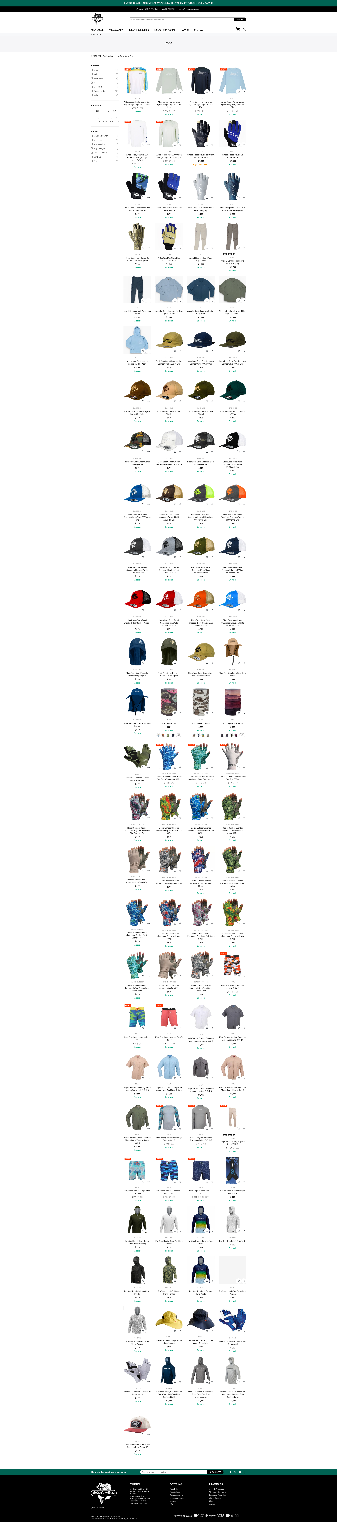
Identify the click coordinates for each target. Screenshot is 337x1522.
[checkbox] (104, 70)
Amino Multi (163, 735)
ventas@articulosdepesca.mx (140, 1498)
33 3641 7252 (141, 1501)
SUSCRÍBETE (215, 1472)
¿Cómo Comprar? (215, 1498)
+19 (178, 735)
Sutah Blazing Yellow (203, 735)
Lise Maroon (236, 735)
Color (95, 132)
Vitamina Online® (97, 1514)
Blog (211, 1501)
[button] (229, 254)
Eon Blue (173, 735)
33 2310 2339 (143, 1503)
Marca (96, 66)
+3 (242, 735)
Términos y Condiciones (218, 1492)
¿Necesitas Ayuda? (97, 1508)
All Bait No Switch (158, 735)
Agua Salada (175, 1492)
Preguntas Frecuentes (217, 1495)
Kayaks (173, 1501)
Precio (97, 106)
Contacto (212, 1504)
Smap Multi (198, 735)
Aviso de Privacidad (216, 1489)
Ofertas (172, 1504)
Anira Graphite (222, 735)
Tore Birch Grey (208, 735)
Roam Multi (194, 735)
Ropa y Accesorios (176, 1495)
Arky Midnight (227, 735)
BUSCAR (240, 19)
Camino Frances (168, 735)
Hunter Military (231, 735)
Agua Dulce (174, 1489)
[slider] (92, 118)
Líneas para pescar (177, 1498)
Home (93, 34)
